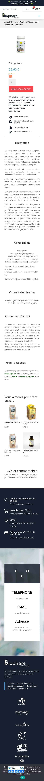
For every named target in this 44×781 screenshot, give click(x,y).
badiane (14, 376)
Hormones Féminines (19, 22)
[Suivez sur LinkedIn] (22, 576)
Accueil (7, 22)
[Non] (41, 772)
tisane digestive (10, 373)
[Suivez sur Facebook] (15, 570)
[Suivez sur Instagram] (27, 570)
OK (22, 777)
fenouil (22, 376)
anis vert (30, 376)
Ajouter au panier (21, 88)
